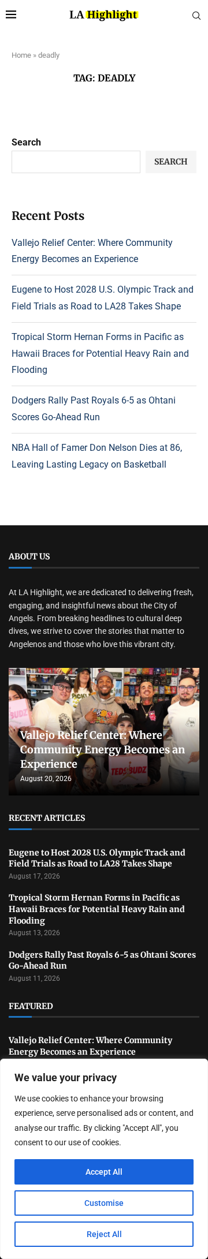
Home (21, 55)
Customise (104, 1203)
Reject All (104, 1234)
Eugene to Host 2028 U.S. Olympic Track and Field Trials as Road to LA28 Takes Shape (97, 858)
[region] (104, 1159)
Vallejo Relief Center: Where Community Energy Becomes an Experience (102, 749)
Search (26, 142)
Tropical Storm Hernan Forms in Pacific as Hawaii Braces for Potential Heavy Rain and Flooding (100, 353)
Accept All (104, 1171)
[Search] (196, 16)
